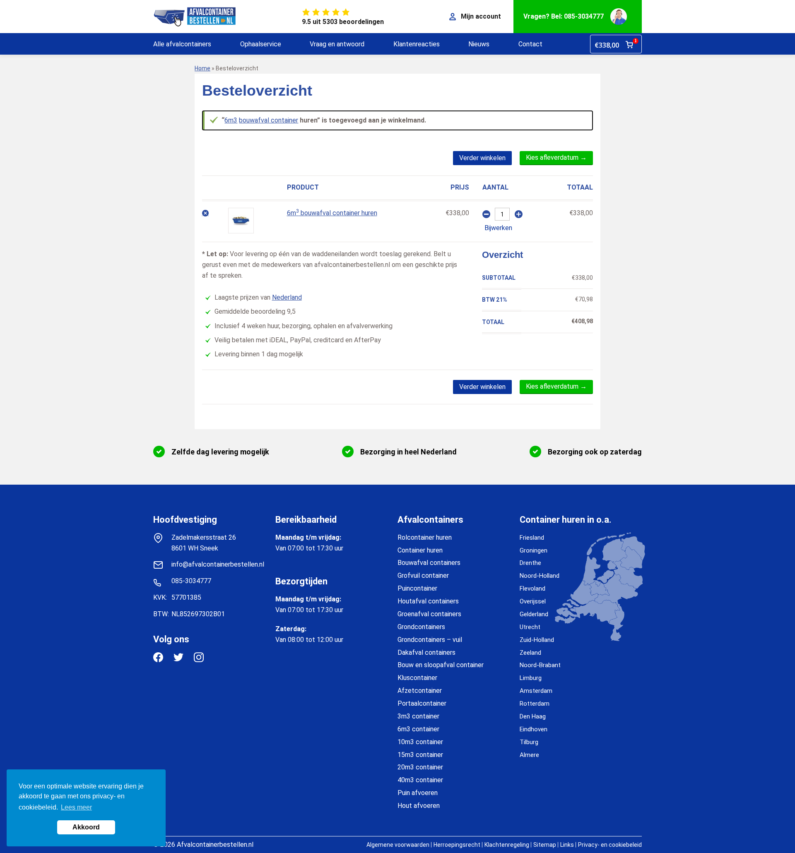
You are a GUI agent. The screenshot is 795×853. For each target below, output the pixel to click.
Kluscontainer (417, 678)
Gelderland (534, 614)
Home (202, 68)
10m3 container (420, 742)
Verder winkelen (482, 158)
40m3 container (420, 780)
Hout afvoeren (419, 806)
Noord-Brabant (540, 665)
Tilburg (529, 742)
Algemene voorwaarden (397, 844)
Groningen (533, 550)
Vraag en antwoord (337, 44)
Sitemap (544, 844)
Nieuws (478, 44)
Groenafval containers (429, 614)
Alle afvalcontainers (182, 44)
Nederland (287, 297)
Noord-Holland (539, 575)
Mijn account (481, 16)
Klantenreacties (416, 44)
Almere (529, 755)
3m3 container (418, 716)
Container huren (420, 550)
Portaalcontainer (422, 703)
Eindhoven (533, 729)
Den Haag (533, 716)
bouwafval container (268, 120)
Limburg (531, 678)
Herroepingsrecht (457, 844)
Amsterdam (536, 690)
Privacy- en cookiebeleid (610, 844)
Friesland (532, 537)
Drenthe (530, 563)
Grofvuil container (423, 575)
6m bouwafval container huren (332, 213)
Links (567, 844)
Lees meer (76, 807)
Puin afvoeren (418, 793)
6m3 (230, 120)
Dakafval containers (426, 652)
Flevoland (532, 588)
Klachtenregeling (506, 844)
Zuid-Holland (537, 640)
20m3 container (420, 767)
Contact (530, 44)
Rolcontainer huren (425, 537)
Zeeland (530, 652)
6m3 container (418, 729)
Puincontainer (417, 588)
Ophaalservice (260, 44)
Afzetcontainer (420, 690)
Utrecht (530, 627)
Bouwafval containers (429, 563)
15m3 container (420, 755)
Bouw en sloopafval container (441, 665)
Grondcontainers (421, 627)
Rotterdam (534, 703)
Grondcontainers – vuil (430, 640)
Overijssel (533, 601)
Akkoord (86, 827)
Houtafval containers (428, 601)
